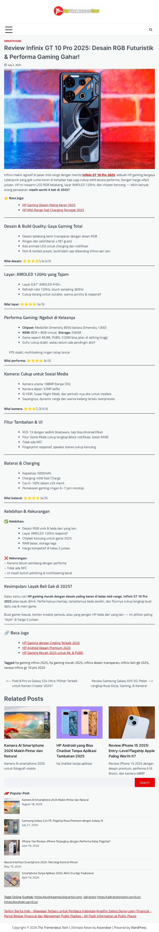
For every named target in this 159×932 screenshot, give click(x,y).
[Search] (151, 30)
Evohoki (28, 896)
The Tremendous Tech (53, 927)
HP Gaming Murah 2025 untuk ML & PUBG (52, 652)
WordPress (138, 927)
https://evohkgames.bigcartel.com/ (58, 896)
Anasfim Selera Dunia (111, 910)
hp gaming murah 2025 (66, 662)
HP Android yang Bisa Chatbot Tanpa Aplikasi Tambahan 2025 (76, 750)
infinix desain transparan (101, 662)
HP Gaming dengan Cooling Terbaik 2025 (51, 642)
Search (145, 782)
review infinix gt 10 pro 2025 (24, 667)
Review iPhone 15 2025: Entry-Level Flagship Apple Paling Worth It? (132, 750)
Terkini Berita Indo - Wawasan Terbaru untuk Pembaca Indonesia (49, 910)
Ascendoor (104, 927)
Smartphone (12, 41)
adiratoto (89, 896)
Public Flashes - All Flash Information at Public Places (98, 915)
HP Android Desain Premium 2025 (46, 647)
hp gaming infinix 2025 (31, 662)
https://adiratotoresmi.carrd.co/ (119, 896)
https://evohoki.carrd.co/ (21, 901)
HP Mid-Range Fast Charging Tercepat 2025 (53, 209)
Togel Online (13, 896)
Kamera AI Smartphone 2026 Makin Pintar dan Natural (24, 750)
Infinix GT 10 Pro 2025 (98, 174)
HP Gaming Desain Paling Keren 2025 (48, 204)
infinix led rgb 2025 (134, 662)
